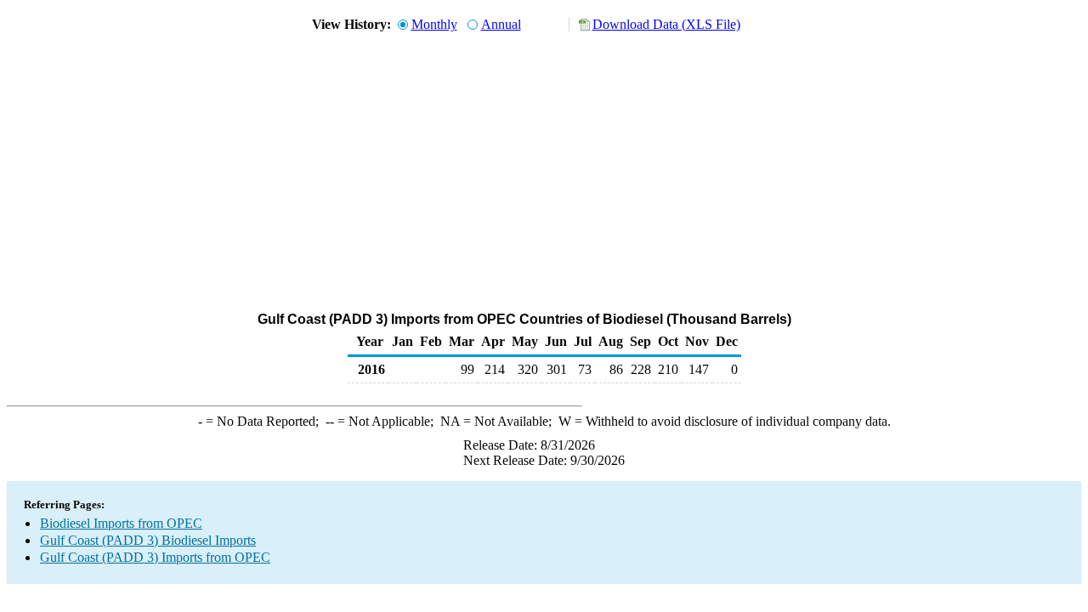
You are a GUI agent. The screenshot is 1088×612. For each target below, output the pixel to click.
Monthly (434, 24)
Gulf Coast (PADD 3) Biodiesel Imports (148, 540)
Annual (501, 24)
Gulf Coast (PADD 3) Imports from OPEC (155, 557)
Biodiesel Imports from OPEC (121, 523)
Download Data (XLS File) (666, 24)
